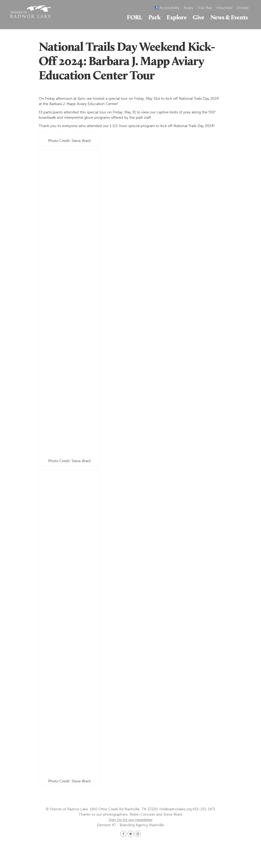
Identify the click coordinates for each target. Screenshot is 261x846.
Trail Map (205, 8)
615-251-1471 (204, 809)
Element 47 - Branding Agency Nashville (130, 825)
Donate (243, 8)
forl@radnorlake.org (175, 809)
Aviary (189, 8)
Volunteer (224, 8)
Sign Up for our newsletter (131, 819)
